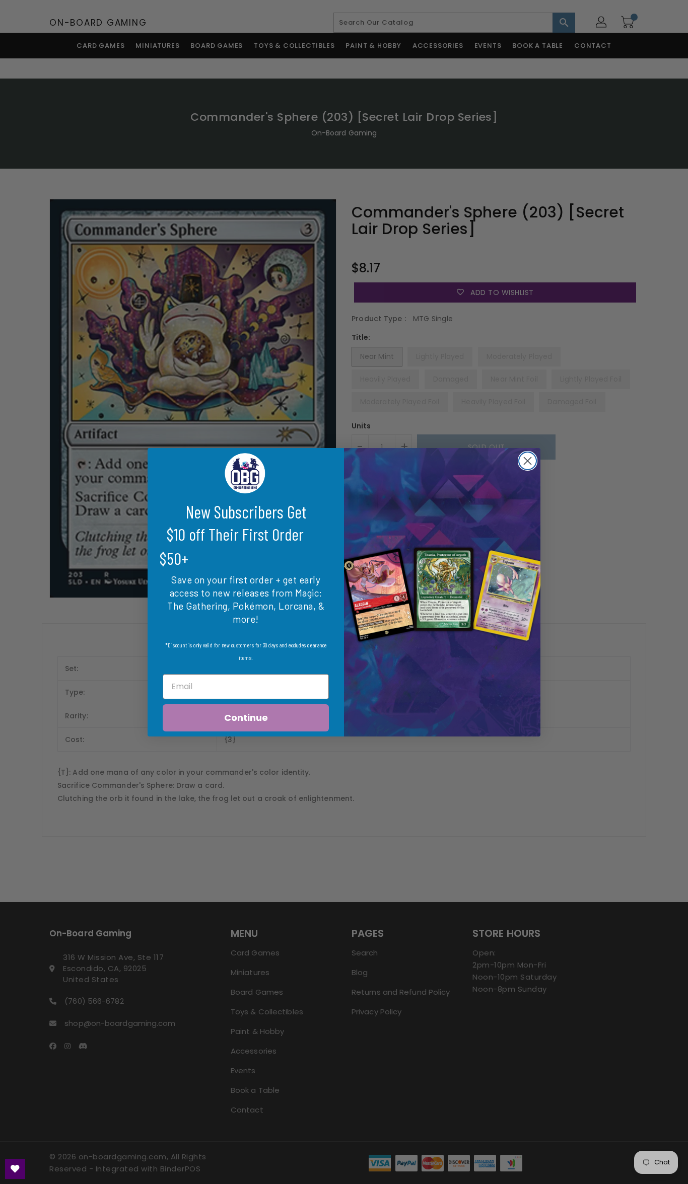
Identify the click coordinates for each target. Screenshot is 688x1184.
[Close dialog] (527, 461)
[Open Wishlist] (15, 1169)
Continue (246, 717)
